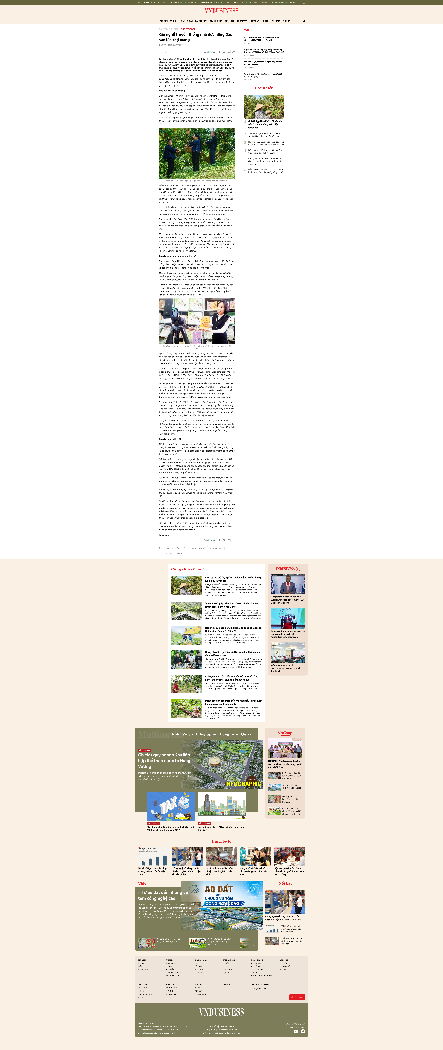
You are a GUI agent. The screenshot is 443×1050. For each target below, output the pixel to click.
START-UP (170, 985)
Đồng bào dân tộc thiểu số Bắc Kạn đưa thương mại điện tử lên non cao (265, 151)
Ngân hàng (171, 963)
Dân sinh (198, 988)
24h (196, 963)
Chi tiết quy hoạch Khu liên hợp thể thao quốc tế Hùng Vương (164, 760)
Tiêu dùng (255, 966)
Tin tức (226, 963)
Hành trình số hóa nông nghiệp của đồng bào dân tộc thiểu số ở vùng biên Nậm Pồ (266, 143)
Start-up (255, 21)
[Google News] (209, 52)
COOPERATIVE (144, 985)
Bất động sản (201, 21)
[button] (253, 940)
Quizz (246, 734)
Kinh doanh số (172, 976)
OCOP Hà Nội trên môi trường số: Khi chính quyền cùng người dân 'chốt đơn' (285, 764)
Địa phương (143, 969)
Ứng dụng (284, 969)
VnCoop (286, 21)
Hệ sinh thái (171, 994)
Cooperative (242, 21)
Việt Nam (141, 963)
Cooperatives (188, 29)
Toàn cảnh (227, 969)
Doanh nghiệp (216, 21)
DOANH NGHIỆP (257, 960)
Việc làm (198, 991)
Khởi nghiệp (171, 988)
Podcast (276, 21)
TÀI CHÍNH (170, 960)
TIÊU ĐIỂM (142, 960)
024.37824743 (299, 1027)
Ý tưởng (169, 991)
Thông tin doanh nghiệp (261, 976)
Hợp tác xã (142, 988)
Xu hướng (284, 963)
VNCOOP (226, 985)
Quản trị (254, 973)
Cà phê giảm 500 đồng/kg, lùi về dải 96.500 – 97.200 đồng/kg (264, 75)
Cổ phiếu (198, 966)
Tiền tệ (169, 966)
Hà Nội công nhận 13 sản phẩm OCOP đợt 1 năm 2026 (291, 776)
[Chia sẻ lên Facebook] (219, 52)
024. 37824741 (264, 985)
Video (187, 734)
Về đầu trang (297, 997)
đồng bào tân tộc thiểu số (194, 548)
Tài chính (174, 21)
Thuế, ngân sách (173, 973)
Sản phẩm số (285, 966)
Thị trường (256, 963)
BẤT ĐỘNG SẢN (229, 960)
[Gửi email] (229, 52)
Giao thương (257, 969)
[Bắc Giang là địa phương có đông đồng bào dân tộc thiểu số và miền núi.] (197, 129)
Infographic (206, 734)
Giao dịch (199, 969)
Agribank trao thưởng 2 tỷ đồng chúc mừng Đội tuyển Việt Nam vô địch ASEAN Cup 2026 (264, 50)
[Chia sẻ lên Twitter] (224, 52)
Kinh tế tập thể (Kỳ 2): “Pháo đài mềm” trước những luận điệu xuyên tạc (265, 124)
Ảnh (175, 734)
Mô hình (141, 991)
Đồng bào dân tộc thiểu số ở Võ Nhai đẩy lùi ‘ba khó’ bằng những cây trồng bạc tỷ (265, 171)
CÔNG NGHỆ (284, 960)
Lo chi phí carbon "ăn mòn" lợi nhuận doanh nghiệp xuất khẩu (221, 871)
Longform (229, 734)
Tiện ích (226, 973)
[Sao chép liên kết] (233, 52)
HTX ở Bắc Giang (216, 548)
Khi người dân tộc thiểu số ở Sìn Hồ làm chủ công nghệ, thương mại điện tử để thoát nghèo (265, 161)
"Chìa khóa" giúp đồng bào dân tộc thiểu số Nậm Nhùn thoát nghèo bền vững (265, 134)
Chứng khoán (187, 21)
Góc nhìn (199, 973)
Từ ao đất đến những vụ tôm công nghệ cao (291, 786)
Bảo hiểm (170, 969)
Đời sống (266, 21)
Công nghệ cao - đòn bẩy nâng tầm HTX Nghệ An (291, 799)
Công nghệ (229, 21)
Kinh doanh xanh (145, 994)
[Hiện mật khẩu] (245, 481)
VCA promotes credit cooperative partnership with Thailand (286, 668)
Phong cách (200, 994)
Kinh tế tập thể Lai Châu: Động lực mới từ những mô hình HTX (291, 811)
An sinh (141, 997)
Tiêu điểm (164, 21)
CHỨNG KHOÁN (201, 960)
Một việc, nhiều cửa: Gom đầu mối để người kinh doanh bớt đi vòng (289, 871)
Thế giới (141, 966)
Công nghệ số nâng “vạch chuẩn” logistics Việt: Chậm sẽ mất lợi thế (186, 871)
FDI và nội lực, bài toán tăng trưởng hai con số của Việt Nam (263, 63)
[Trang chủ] (156, 20)
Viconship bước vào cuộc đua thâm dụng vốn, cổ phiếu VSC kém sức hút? (262, 38)
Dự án (225, 966)
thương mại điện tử (174, 553)
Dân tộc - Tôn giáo (169, 29)
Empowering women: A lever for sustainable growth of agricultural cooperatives (288, 634)
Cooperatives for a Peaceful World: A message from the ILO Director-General (287, 599)
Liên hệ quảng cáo (259, 989)
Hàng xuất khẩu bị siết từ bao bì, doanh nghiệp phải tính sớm (255, 871)
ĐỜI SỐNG (199, 985)
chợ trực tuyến (172, 548)
